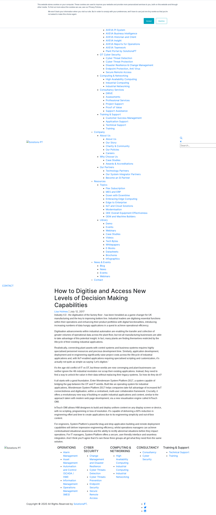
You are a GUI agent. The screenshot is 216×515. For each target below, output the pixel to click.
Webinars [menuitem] (111, 230)
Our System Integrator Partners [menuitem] (123, 174)
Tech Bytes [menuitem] (112, 241)
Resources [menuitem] (100, 181)
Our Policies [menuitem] (112, 149)
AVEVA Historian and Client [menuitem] (121, 36)
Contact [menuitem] (98, 279)
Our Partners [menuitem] (107, 167)
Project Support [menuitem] (115, 103)
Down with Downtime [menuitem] (118, 195)
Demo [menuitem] (109, 223)
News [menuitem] (103, 269)
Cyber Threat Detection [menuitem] (119, 58)
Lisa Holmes (61, 311)
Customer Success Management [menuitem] (124, 117)
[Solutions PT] (34, 141)
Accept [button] (149, 21)
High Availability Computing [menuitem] (121, 79)
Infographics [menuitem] (113, 258)
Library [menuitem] (104, 219)
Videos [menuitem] (109, 237)
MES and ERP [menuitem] (113, 191)
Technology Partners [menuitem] (117, 170)
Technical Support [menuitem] (116, 124)
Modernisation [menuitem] (114, 209)
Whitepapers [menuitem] (113, 244)
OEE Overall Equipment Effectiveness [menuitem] (126, 212)
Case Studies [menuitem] (113, 160)
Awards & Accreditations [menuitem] (119, 163)
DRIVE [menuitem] (109, 93)
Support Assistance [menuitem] (117, 110)
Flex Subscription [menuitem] (115, 188)
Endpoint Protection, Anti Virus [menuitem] (123, 68)
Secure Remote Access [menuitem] (118, 72)
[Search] (181, 138)
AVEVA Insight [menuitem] (114, 40)
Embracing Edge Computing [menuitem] (121, 198)
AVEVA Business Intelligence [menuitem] (121, 33)
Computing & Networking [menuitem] (114, 75)
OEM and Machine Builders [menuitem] (120, 216)
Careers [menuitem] (110, 153)
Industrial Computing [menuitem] (117, 82)
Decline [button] (161, 21)
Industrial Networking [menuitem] (118, 86)
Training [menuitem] (110, 128)
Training (173, 455)
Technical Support (179, 452)
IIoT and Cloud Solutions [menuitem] (119, 205)
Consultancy (149, 452)
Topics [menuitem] (103, 184)
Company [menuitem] (99, 132)
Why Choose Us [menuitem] (109, 156)
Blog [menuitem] (102, 265)
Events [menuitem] (109, 227)
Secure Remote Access (94, 494)
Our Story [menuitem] (111, 142)
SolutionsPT (80, 503)
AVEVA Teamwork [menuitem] (116, 47)
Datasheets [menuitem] (112, 251)
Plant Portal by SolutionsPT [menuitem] (121, 51)
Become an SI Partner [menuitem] (118, 177)
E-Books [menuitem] (110, 248)
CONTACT (8, 285)
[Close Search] (180, 141)
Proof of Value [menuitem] (114, 107)
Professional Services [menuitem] (118, 100)
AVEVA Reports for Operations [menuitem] (123, 44)
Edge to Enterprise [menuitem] (116, 202)
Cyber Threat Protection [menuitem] (119, 61)
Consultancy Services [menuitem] (112, 89)
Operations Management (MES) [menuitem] (70, 491)
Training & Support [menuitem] (110, 114)
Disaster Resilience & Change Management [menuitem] (129, 65)
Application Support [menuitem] (117, 121)
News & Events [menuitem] (102, 262)
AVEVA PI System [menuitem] (115, 29)
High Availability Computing (122, 459)
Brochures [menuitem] (111, 255)
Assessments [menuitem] (113, 96)
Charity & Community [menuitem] (118, 146)
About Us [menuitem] (105, 135)
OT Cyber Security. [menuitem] (110, 54)
